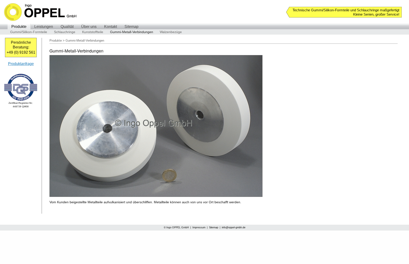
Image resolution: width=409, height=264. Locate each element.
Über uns (89, 27)
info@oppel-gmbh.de (233, 227)
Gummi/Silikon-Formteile (28, 32)
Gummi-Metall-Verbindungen (131, 32)
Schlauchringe (64, 32)
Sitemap (131, 27)
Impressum (198, 227)
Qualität (67, 27)
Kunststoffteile (92, 32)
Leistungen (43, 27)
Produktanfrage (21, 64)
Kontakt (110, 27)
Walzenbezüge (171, 32)
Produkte (19, 27)
